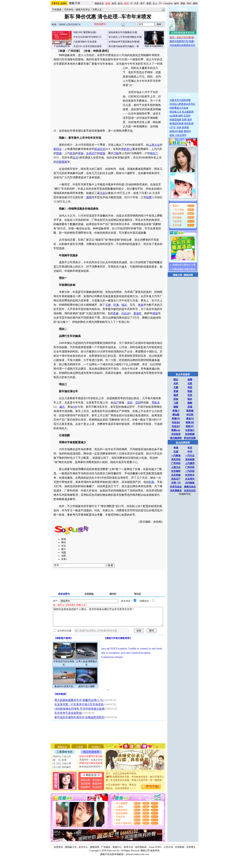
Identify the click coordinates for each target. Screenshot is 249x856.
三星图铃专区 (64, 751)
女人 (155, 3)
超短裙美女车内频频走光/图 (123, 32)
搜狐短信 (62, 747)
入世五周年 (181, 135)
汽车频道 (56, 9)
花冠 (138, 402)
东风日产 (91, 153)
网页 (63, 542)
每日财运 (97, 780)
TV (160, 3)
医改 (172, 135)
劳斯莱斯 (61, 161)
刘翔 (184, 119)
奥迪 (140, 304)
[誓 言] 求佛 (59, 760)
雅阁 (89, 197)
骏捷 (180, 131)
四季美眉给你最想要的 (184, 269)
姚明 (180, 115)
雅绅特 (187, 131)
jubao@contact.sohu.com (137, 854)
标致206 (174, 131)
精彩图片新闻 (63, 638)
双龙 (72, 153)
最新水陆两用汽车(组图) (182, 41)
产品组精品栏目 (62, 46)
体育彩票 (189, 123)
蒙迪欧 (137, 313)
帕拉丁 (154, 153)
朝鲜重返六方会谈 (179, 108)
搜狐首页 (99, 3)
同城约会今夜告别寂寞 (91, 763)
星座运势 (85, 780)
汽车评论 (68, 9)
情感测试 (85, 787)
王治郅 (186, 115)
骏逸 (102, 153)
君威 (115, 313)
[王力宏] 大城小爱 (62, 763)
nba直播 (174, 115)
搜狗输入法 (71, 847)
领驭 (155, 313)
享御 (80, 153)
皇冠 (129, 402)
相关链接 (60, 694)
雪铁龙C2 (126, 149)
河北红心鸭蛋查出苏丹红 (182, 104)
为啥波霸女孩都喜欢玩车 (182, 45)
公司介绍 (168, 847)
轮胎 (151, 482)
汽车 (136, 3)
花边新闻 (85, 783)
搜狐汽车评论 (83, 9)
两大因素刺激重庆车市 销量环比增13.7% (78, 700)
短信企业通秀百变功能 (91, 756)
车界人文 (97, 9)
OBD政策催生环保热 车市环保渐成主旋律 (79, 708)
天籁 (108, 304)
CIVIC (173, 127)
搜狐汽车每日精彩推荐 (118, 638)
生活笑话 (97, 787)
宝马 (75, 157)
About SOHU (155, 847)
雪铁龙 (156, 402)
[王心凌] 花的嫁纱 (62, 767)
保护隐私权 (141, 847)
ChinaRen (168, 3)
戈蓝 (102, 193)
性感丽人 (96, 747)
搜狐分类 (177, 275)
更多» (64, 559)
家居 (148, 3)
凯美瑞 (185, 127)
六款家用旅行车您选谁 (85, 41)
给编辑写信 (185, 494)
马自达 (125, 313)
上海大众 (154, 144)
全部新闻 (179, 847)
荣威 (59, 153)
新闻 (63, 539)
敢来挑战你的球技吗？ (91, 766)
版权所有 (155, 850)
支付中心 (83, 847)
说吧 (63, 555)
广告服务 (105, 847)
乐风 (179, 127)
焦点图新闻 (188, 111)
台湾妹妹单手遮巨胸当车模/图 (124, 41)
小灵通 (79, 747)
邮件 (176, 3)
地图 (63, 552)
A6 (74, 406)
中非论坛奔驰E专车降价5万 (87, 37)
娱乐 (120, 3)
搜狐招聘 (94, 847)
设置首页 (58, 847)
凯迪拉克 (99, 149)
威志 (62, 406)
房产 (142, 3)
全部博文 (191, 847)
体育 (114, 3)
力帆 (116, 153)
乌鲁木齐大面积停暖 (180, 100)
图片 (63, 549)
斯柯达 (57, 149)
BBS (189, 3)
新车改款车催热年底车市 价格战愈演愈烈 (79, 717)
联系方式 (128, 847)
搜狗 (195, 3)
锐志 (124, 304)
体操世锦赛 (175, 119)
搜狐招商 (188, 275)
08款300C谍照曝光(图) (84, 32)
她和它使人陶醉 (86, 686)
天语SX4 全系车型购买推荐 (87, 46)
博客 (183, 3)
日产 (116, 402)
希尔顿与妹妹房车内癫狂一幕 (124, 46)
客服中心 (117, 847)
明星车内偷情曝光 (154, 46)
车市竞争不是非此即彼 (68, 713)
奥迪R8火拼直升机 (63, 686)
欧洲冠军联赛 (177, 123)
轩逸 (116, 304)
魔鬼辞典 (97, 783)
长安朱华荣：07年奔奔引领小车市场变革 (78, 704)
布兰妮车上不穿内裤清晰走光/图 (125, 37)
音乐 (63, 545)
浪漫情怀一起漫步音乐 (91, 759)
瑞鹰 (149, 197)
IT (131, 3)
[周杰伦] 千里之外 (62, 756)
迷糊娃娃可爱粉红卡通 (184, 264)
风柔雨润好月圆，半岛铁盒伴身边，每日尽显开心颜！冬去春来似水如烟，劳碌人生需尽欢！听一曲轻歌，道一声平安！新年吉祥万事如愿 (135, 776)
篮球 (189, 119)
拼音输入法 (175, 111)
